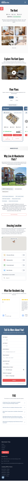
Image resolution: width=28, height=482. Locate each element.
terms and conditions (21, 383)
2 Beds (11, 100)
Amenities (17, 138)
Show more (14, 47)
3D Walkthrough (7, 139)
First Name (5, 337)
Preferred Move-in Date (8, 367)
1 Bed (16, 97)
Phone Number (6, 355)
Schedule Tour (7, 135)
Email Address (6, 349)
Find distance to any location (8, 274)
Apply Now (17, 135)
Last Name (5, 343)
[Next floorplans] (26, 121)
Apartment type (6, 361)
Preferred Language (7, 373)
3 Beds (16, 100)
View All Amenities (14, 214)
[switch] (14, 255)
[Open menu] (25, 2)
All (10, 97)
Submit (14, 380)
